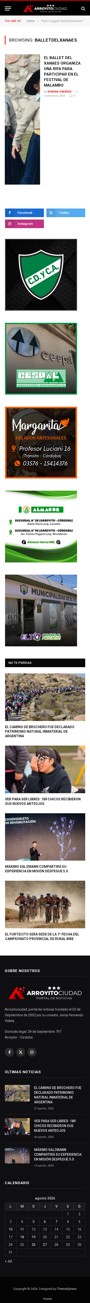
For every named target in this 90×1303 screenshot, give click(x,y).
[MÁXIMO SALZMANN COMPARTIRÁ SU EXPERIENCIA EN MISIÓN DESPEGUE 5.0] (45, 837)
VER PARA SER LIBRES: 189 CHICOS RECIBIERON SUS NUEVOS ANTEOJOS (55, 1126)
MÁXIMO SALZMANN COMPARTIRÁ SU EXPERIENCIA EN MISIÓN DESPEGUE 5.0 (58, 1154)
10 (10, 1229)
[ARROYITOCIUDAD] (45, 8)
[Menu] (8, 8)
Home (47, 1299)
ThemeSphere (66, 1289)
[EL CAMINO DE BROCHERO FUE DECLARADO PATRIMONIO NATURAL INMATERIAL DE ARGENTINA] (45, 697)
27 (45, 1245)
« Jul (8, 1261)
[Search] (82, 8)
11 (22, 1229)
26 (34, 1245)
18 (22, 1237)
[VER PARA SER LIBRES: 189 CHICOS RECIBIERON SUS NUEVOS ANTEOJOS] (45, 769)
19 (34, 1237)
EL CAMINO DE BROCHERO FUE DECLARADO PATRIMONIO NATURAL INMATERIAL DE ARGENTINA (39, 731)
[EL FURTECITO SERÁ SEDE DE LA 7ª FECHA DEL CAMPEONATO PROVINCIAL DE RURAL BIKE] (45, 904)
